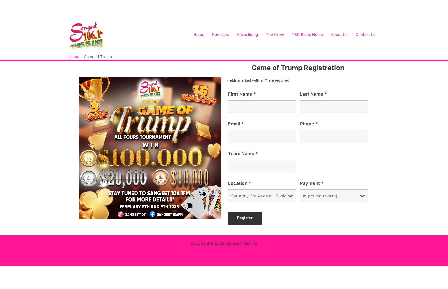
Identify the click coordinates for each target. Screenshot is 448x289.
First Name (242, 94)
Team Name (243, 153)
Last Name (313, 94)
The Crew (275, 34)
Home (198, 34)
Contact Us (365, 34)
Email (236, 124)
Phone (309, 124)
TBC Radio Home (307, 34)
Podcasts (220, 34)
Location (239, 183)
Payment (312, 183)
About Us (339, 34)
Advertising (247, 34)
